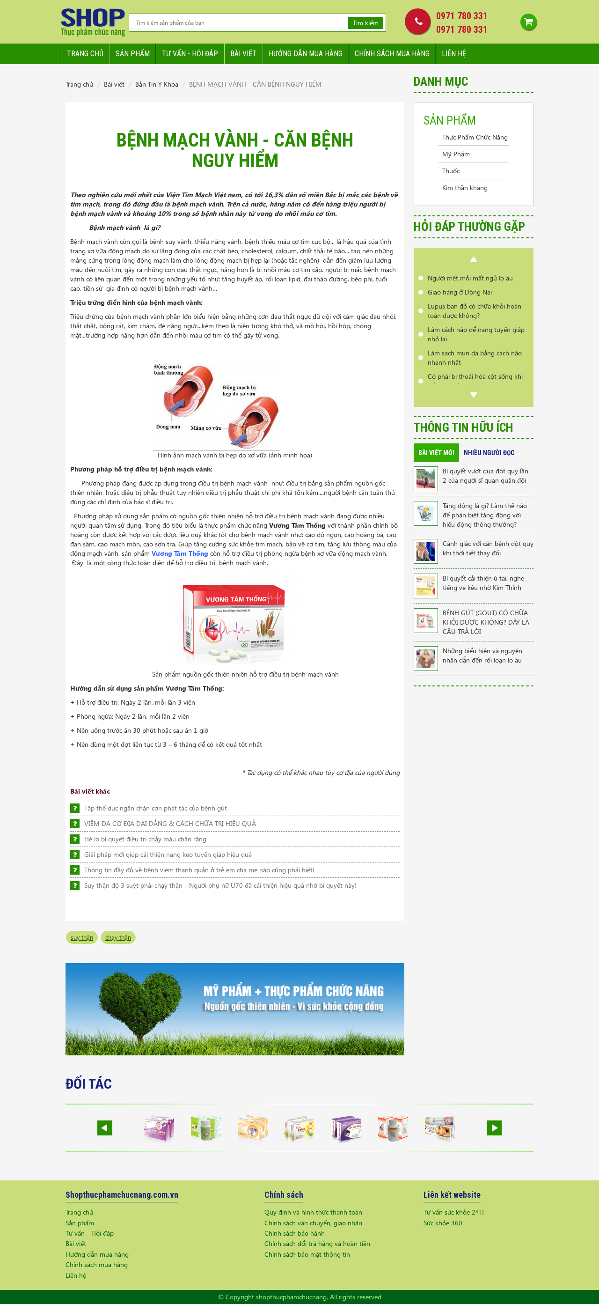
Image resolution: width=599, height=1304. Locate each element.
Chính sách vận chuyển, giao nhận (313, 1222)
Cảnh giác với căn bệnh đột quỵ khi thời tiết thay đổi (488, 548)
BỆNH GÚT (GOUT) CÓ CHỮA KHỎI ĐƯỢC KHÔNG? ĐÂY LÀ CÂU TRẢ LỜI (486, 622)
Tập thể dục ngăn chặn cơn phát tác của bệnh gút (155, 807)
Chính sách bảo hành (294, 1233)
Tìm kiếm (366, 22)
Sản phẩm (133, 53)
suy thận (82, 937)
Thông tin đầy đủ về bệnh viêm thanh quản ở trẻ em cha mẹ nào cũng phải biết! (199, 869)
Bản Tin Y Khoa (156, 84)
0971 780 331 (462, 16)
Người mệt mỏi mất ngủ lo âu (470, 277)
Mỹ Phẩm (456, 153)
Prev (473, 259)
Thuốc (451, 170)
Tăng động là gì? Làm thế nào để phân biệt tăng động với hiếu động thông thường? (485, 515)
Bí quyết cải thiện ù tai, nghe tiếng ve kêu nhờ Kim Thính (483, 583)
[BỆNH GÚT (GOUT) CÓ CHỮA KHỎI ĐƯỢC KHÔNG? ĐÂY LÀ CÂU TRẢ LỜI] (425, 619)
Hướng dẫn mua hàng (306, 53)
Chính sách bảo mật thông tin (307, 1254)
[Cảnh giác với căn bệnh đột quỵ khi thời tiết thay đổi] (425, 550)
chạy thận (118, 937)
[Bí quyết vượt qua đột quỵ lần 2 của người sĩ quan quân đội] (425, 477)
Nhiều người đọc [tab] (489, 453)
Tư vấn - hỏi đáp (190, 53)
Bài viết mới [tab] (436, 453)
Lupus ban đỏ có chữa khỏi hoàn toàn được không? (474, 311)
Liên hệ (454, 53)
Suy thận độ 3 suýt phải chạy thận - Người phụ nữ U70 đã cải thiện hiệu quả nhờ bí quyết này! (220, 885)
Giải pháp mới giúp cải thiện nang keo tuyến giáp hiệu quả (168, 854)
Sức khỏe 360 (443, 1222)
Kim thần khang (465, 187)
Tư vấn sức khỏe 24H (454, 1212)
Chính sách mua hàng (392, 53)
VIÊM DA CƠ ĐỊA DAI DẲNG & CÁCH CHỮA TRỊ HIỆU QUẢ (170, 823)
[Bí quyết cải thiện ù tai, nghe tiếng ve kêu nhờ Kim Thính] (425, 585)
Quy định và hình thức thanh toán (313, 1212)
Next (473, 394)
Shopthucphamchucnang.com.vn (122, 1195)
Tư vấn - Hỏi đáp (90, 1233)
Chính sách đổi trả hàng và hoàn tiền (317, 1243)
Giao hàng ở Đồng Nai (460, 291)
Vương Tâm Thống (180, 553)
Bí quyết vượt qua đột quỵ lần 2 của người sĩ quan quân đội (485, 475)
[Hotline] (415, 21)
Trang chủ (85, 53)
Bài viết (243, 53)
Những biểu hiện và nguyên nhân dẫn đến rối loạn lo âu (482, 655)
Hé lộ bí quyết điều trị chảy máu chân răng (145, 838)
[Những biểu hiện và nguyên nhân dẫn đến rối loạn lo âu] (425, 657)
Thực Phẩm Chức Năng (475, 137)
